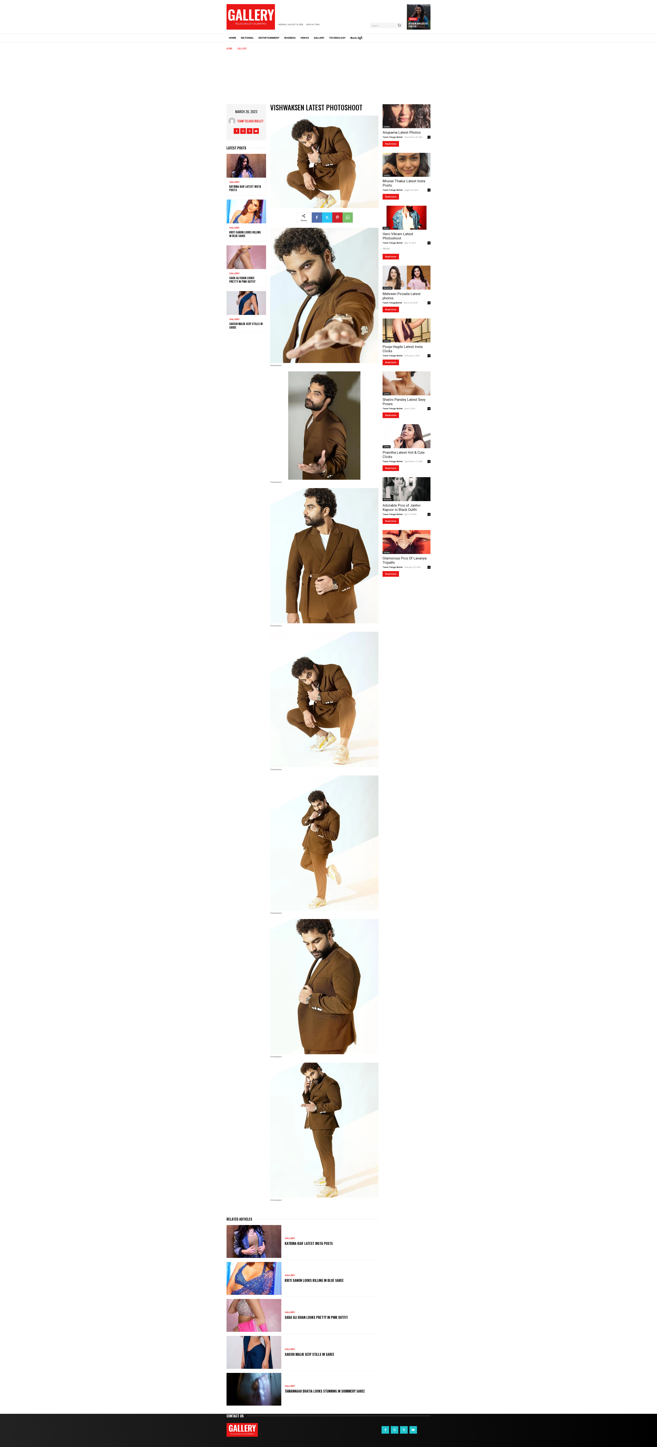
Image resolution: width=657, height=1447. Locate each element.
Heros (386, 228)
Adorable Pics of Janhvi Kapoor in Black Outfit (402, 507)
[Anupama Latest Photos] (406, 116)
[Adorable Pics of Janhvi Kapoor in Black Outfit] (406, 489)
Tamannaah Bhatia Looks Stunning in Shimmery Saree (325, 1391)
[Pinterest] (337, 217)
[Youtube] (256, 131)
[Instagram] (243, 131)
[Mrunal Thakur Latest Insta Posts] (406, 165)
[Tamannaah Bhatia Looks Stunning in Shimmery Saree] (254, 1389)
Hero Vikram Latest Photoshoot (398, 236)
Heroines (387, 288)
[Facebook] (236, 131)
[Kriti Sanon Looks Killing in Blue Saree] (246, 211)
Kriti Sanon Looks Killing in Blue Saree (245, 234)
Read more (390, 144)
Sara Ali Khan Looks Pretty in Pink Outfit (242, 280)
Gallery (242, 48)
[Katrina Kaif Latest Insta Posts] (246, 166)
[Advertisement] (328, 76)
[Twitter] (249, 131)
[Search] (399, 25)
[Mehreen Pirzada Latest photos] (406, 278)
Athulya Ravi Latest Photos (418, 25)
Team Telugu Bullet (250, 121)
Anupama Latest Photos (402, 132)
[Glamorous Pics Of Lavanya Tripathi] (406, 542)
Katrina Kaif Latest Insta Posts (245, 188)
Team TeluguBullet (392, 302)
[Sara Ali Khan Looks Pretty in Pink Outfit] (246, 257)
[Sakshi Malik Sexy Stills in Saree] (246, 303)
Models (413, 18)
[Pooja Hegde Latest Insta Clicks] (406, 330)
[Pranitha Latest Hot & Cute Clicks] (406, 436)
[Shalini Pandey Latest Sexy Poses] (406, 383)
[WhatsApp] (348, 217)
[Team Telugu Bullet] (233, 121)
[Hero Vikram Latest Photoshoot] (406, 218)
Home (230, 48)
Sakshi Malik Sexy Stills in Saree (246, 325)
